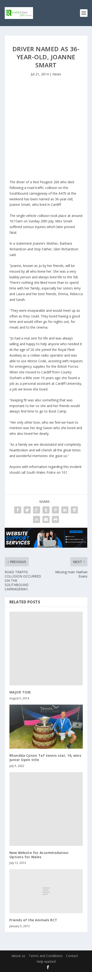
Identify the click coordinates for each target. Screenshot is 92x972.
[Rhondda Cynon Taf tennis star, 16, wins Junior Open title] (46, 727)
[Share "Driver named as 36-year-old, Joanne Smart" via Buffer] (74, 510)
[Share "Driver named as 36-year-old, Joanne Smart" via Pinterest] (55, 510)
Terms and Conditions (46, 956)
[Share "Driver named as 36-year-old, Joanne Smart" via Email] (46, 519)
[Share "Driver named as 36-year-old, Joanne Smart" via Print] (55, 519)
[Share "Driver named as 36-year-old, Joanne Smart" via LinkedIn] (65, 510)
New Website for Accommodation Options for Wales (39, 854)
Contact (72, 956)
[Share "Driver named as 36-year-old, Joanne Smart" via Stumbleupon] (36, 519)
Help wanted (46, 961)
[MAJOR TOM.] (46, 648)
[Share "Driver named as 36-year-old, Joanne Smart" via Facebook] (17, 510)
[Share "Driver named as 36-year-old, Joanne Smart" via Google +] (36, 510)
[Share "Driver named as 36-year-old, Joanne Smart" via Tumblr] (46, 510)
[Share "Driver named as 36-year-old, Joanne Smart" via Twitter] (27, 510)
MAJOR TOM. (20, 692)
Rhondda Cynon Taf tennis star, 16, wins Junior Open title (45, 757)
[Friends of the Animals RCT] (46, 891)
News (56, 74)
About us (18, 956)
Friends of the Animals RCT (33, 920)
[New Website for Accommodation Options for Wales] (46, 809)
